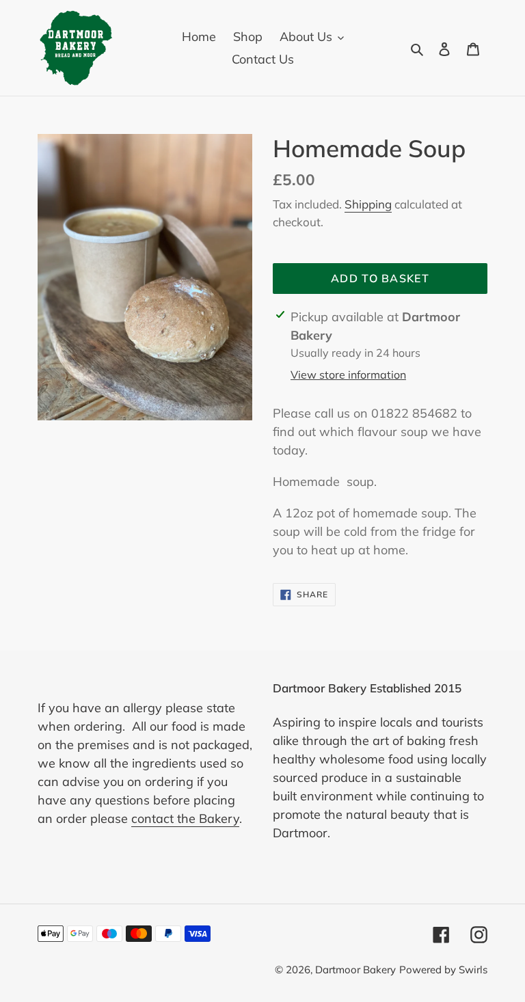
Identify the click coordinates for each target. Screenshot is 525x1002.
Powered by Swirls (443, 969)
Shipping (368, 204)
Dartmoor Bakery (355, 969)
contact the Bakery (185, 818)
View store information (348, 374)
